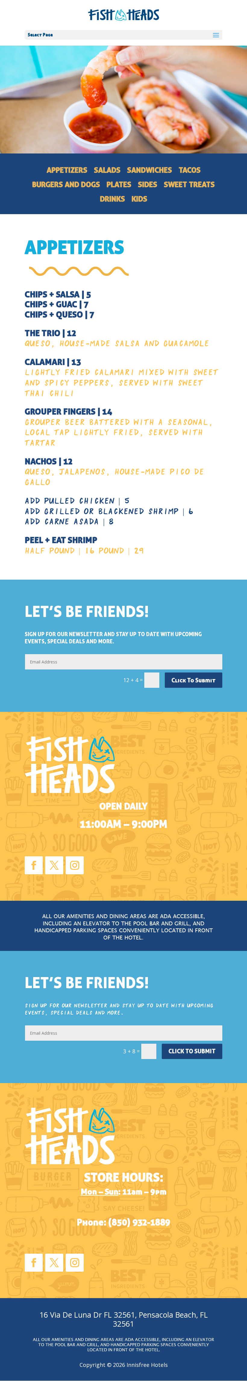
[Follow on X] (54, 865)
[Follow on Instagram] (75, 865)
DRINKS (112, 200)
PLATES (119, 185)
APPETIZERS (67, 171)
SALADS (107, 171)
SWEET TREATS (189, 185)
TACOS (190, 171)
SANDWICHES (149, 171)
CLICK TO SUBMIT (192, 1051)
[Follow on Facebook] (34, 865)
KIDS (139, 200)
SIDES (147, 185)
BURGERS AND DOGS (66, 185)
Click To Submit (193, 680)
